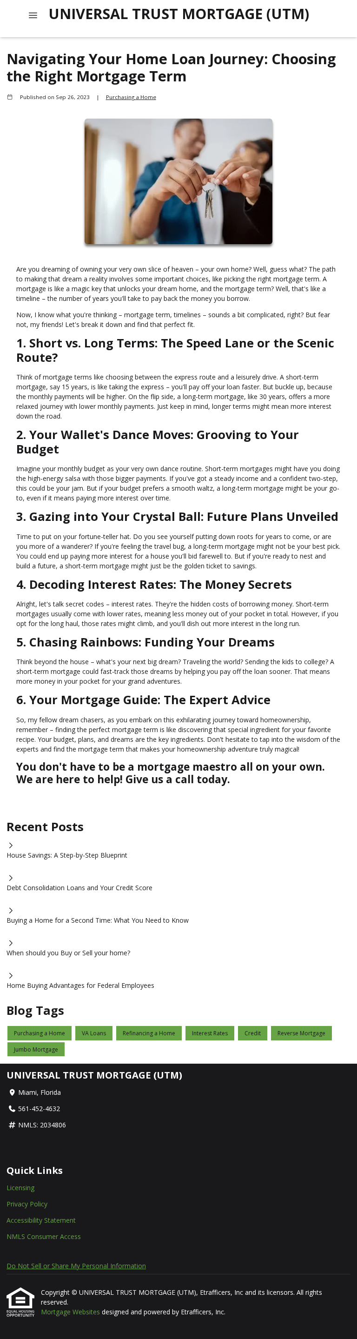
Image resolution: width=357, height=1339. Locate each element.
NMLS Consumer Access (44, 1236)
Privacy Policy (27, 1203)
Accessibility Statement (41, 1220)
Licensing (20, 1187)
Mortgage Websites (71, 1311)
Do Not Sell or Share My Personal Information (76, 1265)
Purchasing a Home (131, 96)
